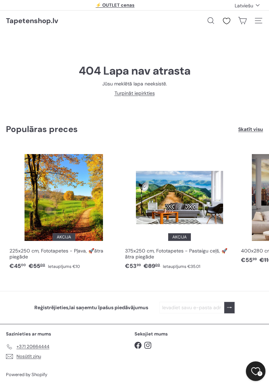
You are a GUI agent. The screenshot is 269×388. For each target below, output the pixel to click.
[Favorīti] (226, 21)
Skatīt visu (250, 129)
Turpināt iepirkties (135, 93)
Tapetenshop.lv (32, 20)
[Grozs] (242, 21)
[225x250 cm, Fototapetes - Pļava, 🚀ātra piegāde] (63, 208)
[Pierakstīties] (229, 307)
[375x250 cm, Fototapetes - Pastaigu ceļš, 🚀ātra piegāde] (179, 208)
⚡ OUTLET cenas (115, 5)
